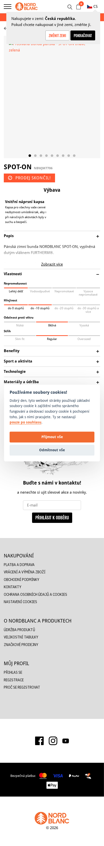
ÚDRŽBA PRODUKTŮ (19, 629)
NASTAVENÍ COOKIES (20, 601)
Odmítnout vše (52, 450)
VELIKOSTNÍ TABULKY (21, 637)
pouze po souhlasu (25, 422)
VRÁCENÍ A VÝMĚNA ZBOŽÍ (24, 572)
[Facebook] (39, 741)
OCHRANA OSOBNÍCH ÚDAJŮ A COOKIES (35, 594)
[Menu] (7, 6)
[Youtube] (65, 741)
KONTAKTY (12, 586)
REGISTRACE (14, 680)
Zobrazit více (52, 264)
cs (95, 6)
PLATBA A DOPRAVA (19, 564)
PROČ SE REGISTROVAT (22, 687)
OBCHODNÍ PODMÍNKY (21, 579)
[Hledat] (70, 7)
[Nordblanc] (26, 6)
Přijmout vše (52, 437)
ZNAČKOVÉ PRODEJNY (21, 644)
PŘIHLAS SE (13, 672)
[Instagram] (53, 741)
